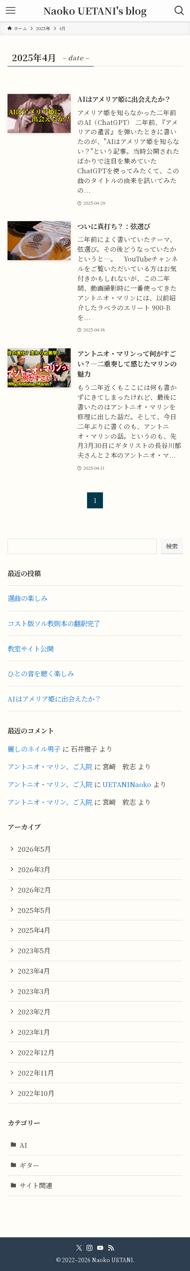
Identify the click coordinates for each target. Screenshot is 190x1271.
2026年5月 (34, 849)
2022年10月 (36, 1093)
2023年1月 (34, 1032)
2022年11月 (36, 1072)
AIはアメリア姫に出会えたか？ (54, 698)
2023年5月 (34, 950)
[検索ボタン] (179, 10)
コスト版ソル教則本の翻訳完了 (54, 623)
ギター (29, 1165)
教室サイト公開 (30, 648)
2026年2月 (34, 889)
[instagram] (90, 1248)
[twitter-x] (79, 1248)
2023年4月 (34, 970)
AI (23, 1145)
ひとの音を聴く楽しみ (41, 673)
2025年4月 (34, 930)
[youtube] (100, 1248)
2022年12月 (36, 1052)
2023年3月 (34, 991)
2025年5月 (34, 910)
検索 (172, 546)
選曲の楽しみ (27, 598)
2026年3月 (34, 869)
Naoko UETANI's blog (95, 11)
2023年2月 (34, 1011)
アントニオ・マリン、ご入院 (50, 766)
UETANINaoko (127, 784)
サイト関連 (35, 1185)
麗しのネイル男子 (34, 748)
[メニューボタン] (10, 10)
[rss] (111, 1248)
